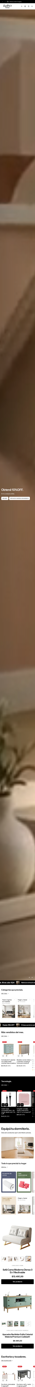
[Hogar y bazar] (24, 1008)
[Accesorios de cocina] (8, 1182)
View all (3, 1167)
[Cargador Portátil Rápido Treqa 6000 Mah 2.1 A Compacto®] (24, 1099)
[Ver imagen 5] (28, 1259)
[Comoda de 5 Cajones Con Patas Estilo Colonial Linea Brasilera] (8, 1050)
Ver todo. (4, 993)
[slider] (17, 1147)
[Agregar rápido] (6, 1056)
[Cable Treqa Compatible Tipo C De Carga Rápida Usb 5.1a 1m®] (8, 1099)
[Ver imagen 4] (22, 1259)
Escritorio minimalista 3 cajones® (8, 1385)
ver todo (4, 1085)
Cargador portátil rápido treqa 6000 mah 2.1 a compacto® (24, 1110)
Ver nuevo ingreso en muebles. (19, 498)
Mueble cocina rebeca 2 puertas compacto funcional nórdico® (24, 1061)
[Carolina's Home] (7, 6)
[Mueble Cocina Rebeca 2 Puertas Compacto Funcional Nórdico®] (24, 1050)
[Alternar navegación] (32, 6)
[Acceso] (25, 6)
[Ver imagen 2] (10, 1259)
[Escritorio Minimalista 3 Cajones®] (8, 1374)
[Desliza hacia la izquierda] (2, 1)
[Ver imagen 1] (4, 1259)
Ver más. (4, 498)
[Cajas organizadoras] (24, 1182)
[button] (21, 6)
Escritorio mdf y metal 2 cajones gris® (24, 1385)
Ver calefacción (6, 1360)
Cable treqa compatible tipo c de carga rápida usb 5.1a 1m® (8, 1111)
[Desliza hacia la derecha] (5, 1)
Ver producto (17, 1282)
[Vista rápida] (3, 1056)
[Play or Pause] (29, 977)
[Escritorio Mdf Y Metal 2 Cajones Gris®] (24, 1374)
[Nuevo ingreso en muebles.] (8, 1008)
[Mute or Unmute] (32, 977)
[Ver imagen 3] (16, 1259)
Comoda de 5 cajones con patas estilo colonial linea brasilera (8, 1061)
